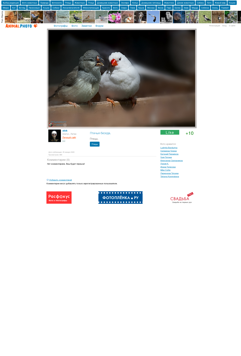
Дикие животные (185, 2)
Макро (6, 7)
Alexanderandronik (71, 7)
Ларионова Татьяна (169, 173)
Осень (215, 7)
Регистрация (214, 25)
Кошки (232, 2)
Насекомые (34, 7)
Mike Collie (165, 170)
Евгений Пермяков (169, 154)
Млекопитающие (91, 7)
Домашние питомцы (151, 2)
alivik (65, 130)
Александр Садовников (171, 160)
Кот (14, 7)
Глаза (132, 7)
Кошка (46, 7)
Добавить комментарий (60, 180)
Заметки (86, 25)
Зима (186, 7)
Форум (99, 25)
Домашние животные (107, 2)
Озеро (124, 7)
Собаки (56, 7)
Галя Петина (166, 157)
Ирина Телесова (168, 166)
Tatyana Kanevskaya (169, 176)
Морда (195, 7)
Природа (44, 2)
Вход (224, 25)
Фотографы (61, 25)
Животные (80, 2)
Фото (115, 7)
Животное (169, 2)
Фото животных (29, 2)
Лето (209, 2)
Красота (106, 7)
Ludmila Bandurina (168, 147)
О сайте (232, 25)
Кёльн (135, 2)
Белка (177, 7)
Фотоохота (57, 2)
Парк (169, 7)
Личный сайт (69, 137)
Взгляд (22, 7)
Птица (91, 2)
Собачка (205, 7)
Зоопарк (125, 2)
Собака (200, 2)
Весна (160, 7)
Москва (151, 7)
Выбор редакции (11, 2)
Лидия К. (164, 163)
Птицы (68, 2)
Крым (141, 7)
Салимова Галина (168, 150)
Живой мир (220, 2)
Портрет (225, 7)
